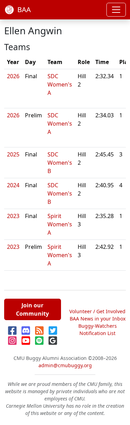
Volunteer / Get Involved (97, 311)
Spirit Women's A (59, 224)
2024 (13, 185)
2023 (13, 216)
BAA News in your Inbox (97, 318)
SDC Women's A (59, 84)
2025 (13, 154)
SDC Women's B (59, 163)
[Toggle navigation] (116, 10)
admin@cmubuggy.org (65, 365)
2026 (13, 76)
